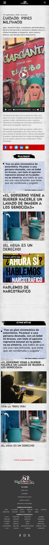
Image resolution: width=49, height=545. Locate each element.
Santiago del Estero (27, 526)
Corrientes (41, 528)
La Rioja (16, 528)
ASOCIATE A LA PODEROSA (24, 503)
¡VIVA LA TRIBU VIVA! (13, 406)
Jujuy (7, 528)
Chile (36, 509)
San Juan (16, 526)
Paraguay (30, 509)
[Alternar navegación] (5, 2)
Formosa (27, 528)
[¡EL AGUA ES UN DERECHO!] (24, 226)
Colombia (15, 509)
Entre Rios (16, 516)
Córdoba (7, 519)
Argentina (6, 512)
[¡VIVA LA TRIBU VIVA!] (24, 387)
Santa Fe (16, 523)
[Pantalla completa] (41, 110)
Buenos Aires (7, 526)
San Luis (16, 521)
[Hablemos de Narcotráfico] (24, 268)
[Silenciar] (38, 110)
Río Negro (27, 516)
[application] (24, 75)
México (22, 509)
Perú (29, 512)
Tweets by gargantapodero (24, 460)
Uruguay (14, 512)
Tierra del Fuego (41, 526)
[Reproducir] (6, 110)
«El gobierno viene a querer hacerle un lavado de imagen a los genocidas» (23, 201)
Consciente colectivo (24, 497)
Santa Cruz (41, 523)
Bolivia (22, 512)
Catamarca (41, 519)
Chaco (27, 521)
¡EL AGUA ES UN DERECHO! (17, 247)
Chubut (6, 523)
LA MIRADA (24, 493)
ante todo (24, 490)
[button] (23, 74)
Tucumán (7, 521)
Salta (27, 523)
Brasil (37, 512)
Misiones (41, 521)
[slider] (22, 109)
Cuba (6, 509)
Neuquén (16, 519)
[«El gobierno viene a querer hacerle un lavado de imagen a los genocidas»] (24, 176)
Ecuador (43, 509)
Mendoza (27, 519)
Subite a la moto (24, 500)
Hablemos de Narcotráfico (17, 289)
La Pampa (41, 516)
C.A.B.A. (6, 516)
